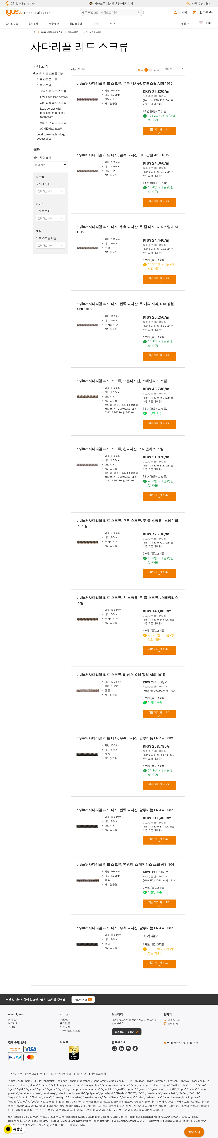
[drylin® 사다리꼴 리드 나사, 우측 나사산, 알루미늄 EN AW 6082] (88, 754)
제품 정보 (54, 23)
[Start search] (140, 12)
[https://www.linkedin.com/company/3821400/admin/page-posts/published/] (121, 1048)
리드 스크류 (73, 32)
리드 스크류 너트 (47, 79)
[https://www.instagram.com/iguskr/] (114, 1048)
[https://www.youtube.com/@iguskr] (128, 1048)
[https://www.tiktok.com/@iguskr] (135, 1048)
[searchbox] (109, 12)
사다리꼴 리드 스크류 (53, 103)
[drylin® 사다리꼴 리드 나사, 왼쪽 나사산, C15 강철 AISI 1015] (88, 171)
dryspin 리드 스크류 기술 (51, 32)
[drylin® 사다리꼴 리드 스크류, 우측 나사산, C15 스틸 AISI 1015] (88, 100)
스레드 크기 (43, 211)
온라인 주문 (12, 23)
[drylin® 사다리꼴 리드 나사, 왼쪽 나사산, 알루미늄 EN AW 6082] (88, 826)
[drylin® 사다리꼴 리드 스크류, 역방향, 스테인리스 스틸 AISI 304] (88, 881)
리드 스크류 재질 (46, 238)
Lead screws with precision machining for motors (52, 113)
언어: (174, 1042)
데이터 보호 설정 (97, 1073)
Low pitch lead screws (54, 97)
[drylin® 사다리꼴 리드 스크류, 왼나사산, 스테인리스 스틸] (88, 465)
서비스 (96, 23)
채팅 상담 (194, 1132)
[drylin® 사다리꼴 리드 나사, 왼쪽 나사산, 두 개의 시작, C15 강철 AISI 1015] (88, 325)
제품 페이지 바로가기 (159, 131)
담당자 (185, 23)
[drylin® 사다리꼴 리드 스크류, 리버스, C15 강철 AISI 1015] (88, 691)
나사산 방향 (43, 184)
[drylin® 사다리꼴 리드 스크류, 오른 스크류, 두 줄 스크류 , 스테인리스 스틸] (88, 542)
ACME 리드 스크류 (51, 128)
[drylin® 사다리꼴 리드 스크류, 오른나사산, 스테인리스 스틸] (88, 397)
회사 (112, 23)
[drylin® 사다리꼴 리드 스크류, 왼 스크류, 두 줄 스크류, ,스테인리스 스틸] (88, 619)
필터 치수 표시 (42, 157)
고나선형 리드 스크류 (53, 91)
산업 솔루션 (75, 23)
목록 (140, 70)
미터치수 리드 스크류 (53, 123)
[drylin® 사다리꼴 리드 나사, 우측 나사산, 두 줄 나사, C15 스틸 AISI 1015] (88, 248)
